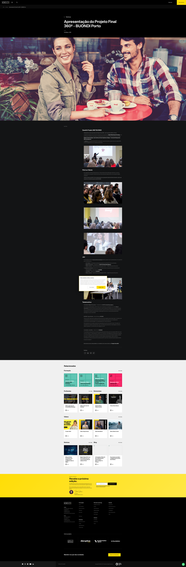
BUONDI (100, 269)
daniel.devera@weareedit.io (78, 494)
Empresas (170, 2)
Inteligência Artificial (97, 504)
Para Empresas (111, 508)
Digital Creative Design (88, 137)
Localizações (111, 510)
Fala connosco (181, 2)
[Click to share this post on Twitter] (91, 353)
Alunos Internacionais (112, 512)
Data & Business (96, 508)
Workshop (80, 510)
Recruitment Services (112, 506)
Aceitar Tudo (101, 287)
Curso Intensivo (81, 506)
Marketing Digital (96, 510)
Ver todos (120, 416)
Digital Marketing (81, 525)
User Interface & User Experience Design (101, 137)
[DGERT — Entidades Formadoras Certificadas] (118, 564)
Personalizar (91, 287)
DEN (109, 514)
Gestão (95, 506)
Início (3, 7)
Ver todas (120, 370)
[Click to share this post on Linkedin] (88, 353)
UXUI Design (96, 514)
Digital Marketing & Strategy (114, 134)
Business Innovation (82, 521)
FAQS (95, 523)
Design (80, 523)
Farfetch (98, 271)
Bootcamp (80, 512)
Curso (80, 504)
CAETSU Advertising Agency (105, 264)
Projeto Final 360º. (115, 343)
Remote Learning (81, 508)
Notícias (7, 7)
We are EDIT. (111, 504)
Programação (81, 527)
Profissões (95, 519)
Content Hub (96, 521)
